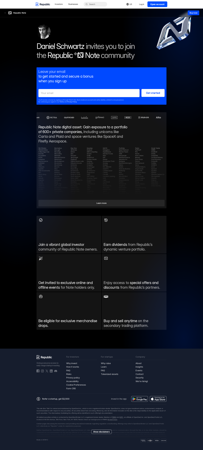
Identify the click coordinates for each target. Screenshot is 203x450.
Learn (104, 367)
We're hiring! (142, 381)
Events (139, 370)
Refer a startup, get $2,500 (55, 399)
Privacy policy (73, 377)
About (139, 363)
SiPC (121, 417)
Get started (153, 92)
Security (140, 377)
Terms (61, 102)
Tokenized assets (109, 374)
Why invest (71, 363)
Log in (141, 4)
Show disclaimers (101, 432)
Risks (68, 374)
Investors (59, 4)
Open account (157, 4)
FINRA (114, 417)
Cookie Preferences (76, 385)
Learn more (101, 203)
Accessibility (72, 381)
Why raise (106, 363)
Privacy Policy (72, 102)
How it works (72, 367)
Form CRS (71, 388)
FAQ (68, 370)
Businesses (73, 4)
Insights (139, 367)
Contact (139, 374)
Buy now (193, 13)
